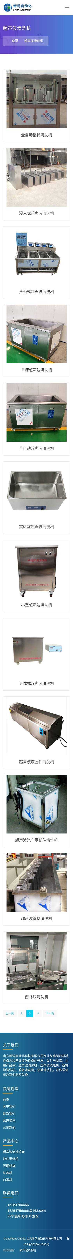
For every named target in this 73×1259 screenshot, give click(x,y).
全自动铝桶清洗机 (36, 135)
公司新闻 (9, 1127)
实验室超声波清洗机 (36, 527)
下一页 (50, 1013)
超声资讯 (9, 1120)
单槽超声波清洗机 (36, 370)
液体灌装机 (10, 1159)
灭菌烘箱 (9, 1166)
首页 (15, 40)
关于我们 (9, 1106)
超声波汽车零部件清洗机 (36, 840)
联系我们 (9, 1113)
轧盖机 (7, 1173)
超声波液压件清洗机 (36, 762)
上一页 (10, 1013)
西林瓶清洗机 (36, 997)
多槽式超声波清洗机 (36, 292)
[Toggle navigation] (67, 7)
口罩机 (7, 1180)
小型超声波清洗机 (36, 605)
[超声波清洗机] (17, 7)
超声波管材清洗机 (36, 919)
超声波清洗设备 (14, 1152)
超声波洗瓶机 (28, 1250)
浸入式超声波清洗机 (36, 213)
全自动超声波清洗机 (36, 448)
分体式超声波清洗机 (36, 683)
